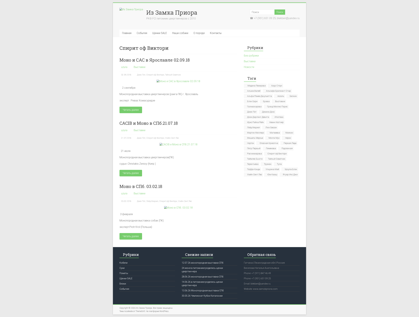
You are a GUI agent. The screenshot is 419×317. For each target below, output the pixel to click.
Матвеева (275, 132)
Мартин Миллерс (255, 132)
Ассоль (280, 96)
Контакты (215, 33)
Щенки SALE (159, 33)
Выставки (139, 67)
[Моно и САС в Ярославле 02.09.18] (178, 81)
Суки (122, 268)
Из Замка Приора (171, 12)
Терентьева (252, 164)
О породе (199, 33)
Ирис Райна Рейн (255, 122)
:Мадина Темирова (256, 85)
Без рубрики (251, 55)
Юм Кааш (272, 174)
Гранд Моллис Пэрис (277, 106)
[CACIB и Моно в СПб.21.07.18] (178, 144)
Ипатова (279, 117)
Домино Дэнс (268, 112)
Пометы (123, 273)
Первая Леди (290, 143)
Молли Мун (274, 138)
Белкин (293, 96)
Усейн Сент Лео (172, 138)
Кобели (123, 262)
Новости (249, 67)
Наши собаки (180, 33)
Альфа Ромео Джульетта (259, 96)
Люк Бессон (271, 127)
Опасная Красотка (269, 143)
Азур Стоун (276, 85)
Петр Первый (253, 148)
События (142, 33)
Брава (266, 101)
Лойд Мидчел (152, 201)
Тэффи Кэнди (253, 169)
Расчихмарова (254, 153)
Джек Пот (141, 75)
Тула (279, 164)
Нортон (250, 143)
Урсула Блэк (291, 169)
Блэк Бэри (252, 101)
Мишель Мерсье (255, 138)
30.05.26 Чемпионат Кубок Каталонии (202, 295)
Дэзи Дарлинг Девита (258, 117)
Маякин (289, 132)
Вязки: (122, 283)
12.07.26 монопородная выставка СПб (202, 262)
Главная (126, 33)
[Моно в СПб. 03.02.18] (178, 207)
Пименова (271, 148)
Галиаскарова (254, 106)
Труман (267, 164)
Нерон (288, 138)
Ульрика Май (272, 169)
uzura (124, 67)
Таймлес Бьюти (255, 159)
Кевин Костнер (276, 122)
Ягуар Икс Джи (290, 174)
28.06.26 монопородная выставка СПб (202, 276)
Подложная (287, 148)
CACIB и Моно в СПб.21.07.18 (148, 123)
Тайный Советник (173, 75)
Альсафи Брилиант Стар (278, 91)
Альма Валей (253, 91)
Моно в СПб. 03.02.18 (140, 186)
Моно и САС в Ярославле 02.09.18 (154, 60)
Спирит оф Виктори (155, 75)
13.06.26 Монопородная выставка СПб (203, 290)
